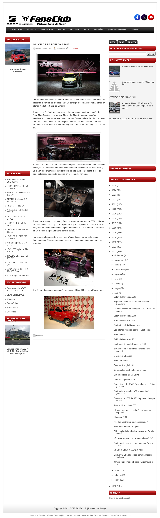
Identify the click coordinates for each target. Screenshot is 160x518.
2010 (114, 486)
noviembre (120, 260)
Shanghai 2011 (120, 417)
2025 (114, 185)
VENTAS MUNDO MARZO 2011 (128, 450)
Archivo (132, 42)
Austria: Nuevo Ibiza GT (125, 405)
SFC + (86, 29)
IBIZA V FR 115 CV (16, 206)
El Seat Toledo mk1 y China (126, 375)
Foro (121, 42)
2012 (114, 247)
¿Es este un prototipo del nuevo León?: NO (133, 438)
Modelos (31, 29)
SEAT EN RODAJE (16, 295)
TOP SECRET (47, 29)
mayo (117, 288)
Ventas (61, 29)
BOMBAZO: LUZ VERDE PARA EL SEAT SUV (131, 119)
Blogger (103, 508)
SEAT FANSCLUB (78, 508)
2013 (114, 242)
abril (117, 293)
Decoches (11, 312)
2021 (114, 204)
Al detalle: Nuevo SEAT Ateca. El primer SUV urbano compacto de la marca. (137, 105)
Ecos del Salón (121, 360)
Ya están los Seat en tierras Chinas (130, 370)
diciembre (119, 255)
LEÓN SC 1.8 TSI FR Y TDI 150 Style (17, 270)
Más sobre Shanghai (123, 356)
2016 (114, 228)
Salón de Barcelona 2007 (51, 44)
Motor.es (11, 299)
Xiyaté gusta (119, 335)
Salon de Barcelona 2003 (125, 297)
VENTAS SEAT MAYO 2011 (123, 97)
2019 (114, 214)
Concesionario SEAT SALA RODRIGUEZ (16, 289)
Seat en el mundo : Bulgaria (126, 426)
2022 (114, 200)
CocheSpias (12, 303)
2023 (114, 195)
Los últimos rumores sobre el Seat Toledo (132, 330)
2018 (114, 218)
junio (117, 283)
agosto (118, 274)
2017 (114, 223)
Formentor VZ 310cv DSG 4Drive (16, 180)
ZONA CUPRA (16, 29)
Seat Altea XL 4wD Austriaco (127, 325)
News (112, 42)
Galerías (98, 29)
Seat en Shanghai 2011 (124, 365)
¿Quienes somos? (117, 29)
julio (117, 279)
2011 (114, 251)
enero (117, 480)
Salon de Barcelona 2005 (125, 316)
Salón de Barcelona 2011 (125, 339)
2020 (114, 209)
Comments (74, 48)
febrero (118, 475)
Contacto (136, 29)
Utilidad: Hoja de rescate (125, 379)
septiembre (120, 269)
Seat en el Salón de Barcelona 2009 (130, 344)
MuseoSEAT (12, 307)
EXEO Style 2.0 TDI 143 (18, 275)
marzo (118, 470)
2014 (114, 237)
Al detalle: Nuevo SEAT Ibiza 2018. (138, 67)
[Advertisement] (17, 122)
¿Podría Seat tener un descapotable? (131, 422)
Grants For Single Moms (120, 515)
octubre (118, 265)
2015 (114, 232)
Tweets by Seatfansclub (119, 498)
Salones (74, 29)
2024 (114, 190)
